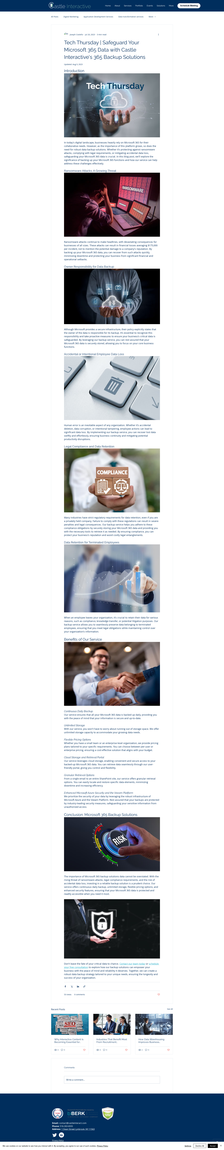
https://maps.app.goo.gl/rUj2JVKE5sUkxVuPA (111, 1122)
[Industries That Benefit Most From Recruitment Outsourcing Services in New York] (112, 1024)
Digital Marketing (71, 16)
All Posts (54, 16)
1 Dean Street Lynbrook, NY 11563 (78, 1129)
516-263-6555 (66, 1126)
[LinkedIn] (61, 1135)
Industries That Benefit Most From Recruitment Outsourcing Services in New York (111, 1040)
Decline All (199, 1146)
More (151, 16)
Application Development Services (98, 16)
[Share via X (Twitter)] (71, 986)
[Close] (220, 1146)
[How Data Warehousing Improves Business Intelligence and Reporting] (154, 1024)
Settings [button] (188, 1146)
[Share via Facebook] (65, 986)
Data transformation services (131, 16)
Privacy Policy (102, 1146)
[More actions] (158, 34)
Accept (213, 1146)
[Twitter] (54, 1135)
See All (170, 1009)
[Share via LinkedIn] (78, 986)
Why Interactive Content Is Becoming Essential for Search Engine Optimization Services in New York (69, 1040)
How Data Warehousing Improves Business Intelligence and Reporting (153, 1040)
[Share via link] (84, 986)
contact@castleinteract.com (72, 1123)
